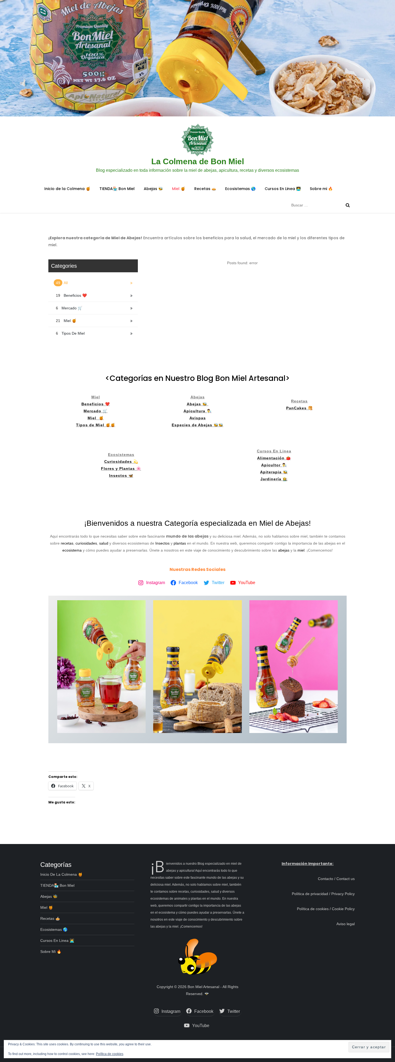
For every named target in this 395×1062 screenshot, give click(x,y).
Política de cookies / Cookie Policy (326, 909)
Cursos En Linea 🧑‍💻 (283, 188)
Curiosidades (118, 461)
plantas (180, 543)
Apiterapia (271, 472)
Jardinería (271, 479)
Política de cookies (109, 1054)
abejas (283, 550)
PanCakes (296, 408)
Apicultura (195, 411)
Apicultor (271, 465)
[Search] (348, 205)
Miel (93, 418)
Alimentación (271, 458)
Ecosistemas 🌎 (240, 188)
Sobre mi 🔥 (321, 188)
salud (104, 543)
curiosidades (86, 543)
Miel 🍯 (178, 188)
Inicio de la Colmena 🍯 (67, 188)
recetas (67, 543)
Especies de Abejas (192, 425)
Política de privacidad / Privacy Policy (323, 894)
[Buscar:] (322, 205)
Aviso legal (345, 924)
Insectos (118, 475)
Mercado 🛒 (69, 308)
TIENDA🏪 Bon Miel (117, 188)
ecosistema (72, 550)
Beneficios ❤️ (71, 295)
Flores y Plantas (118, 468)
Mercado (93, 411)
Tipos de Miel (70, 333)
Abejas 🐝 (153, 188)
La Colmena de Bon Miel (197, 161)
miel (300, 550)
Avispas (197, 418)
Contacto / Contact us (336, 879)
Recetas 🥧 (205, 188)
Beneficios (92, 404)
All (62, 283)
